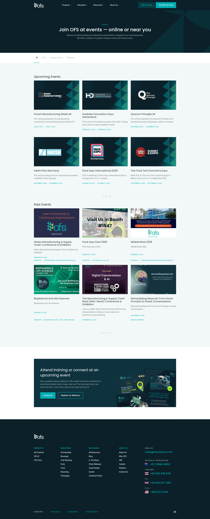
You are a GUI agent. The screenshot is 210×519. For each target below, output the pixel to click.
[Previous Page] (100, 332)
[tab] (37, 58)
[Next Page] (110, 196)
